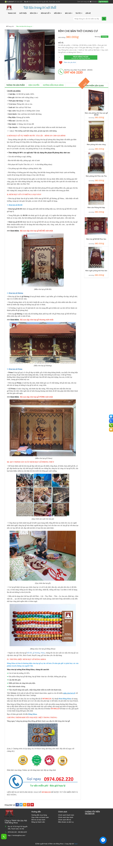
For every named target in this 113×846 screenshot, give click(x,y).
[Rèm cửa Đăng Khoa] (11, 7)
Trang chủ (12, 13)
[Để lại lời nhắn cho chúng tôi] (111, 430)
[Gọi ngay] (111, 425)
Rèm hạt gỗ (45, 13)
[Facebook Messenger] (111, 417)
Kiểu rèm (57, 13)
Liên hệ (88, 13)
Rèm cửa (33, 13)
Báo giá (68, 13)
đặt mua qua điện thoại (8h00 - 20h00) (78, 71)
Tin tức (78, 13)
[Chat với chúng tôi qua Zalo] (111, 421)
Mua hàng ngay (80, 57)
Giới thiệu (23, 13)
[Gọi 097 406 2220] (4, 836)
